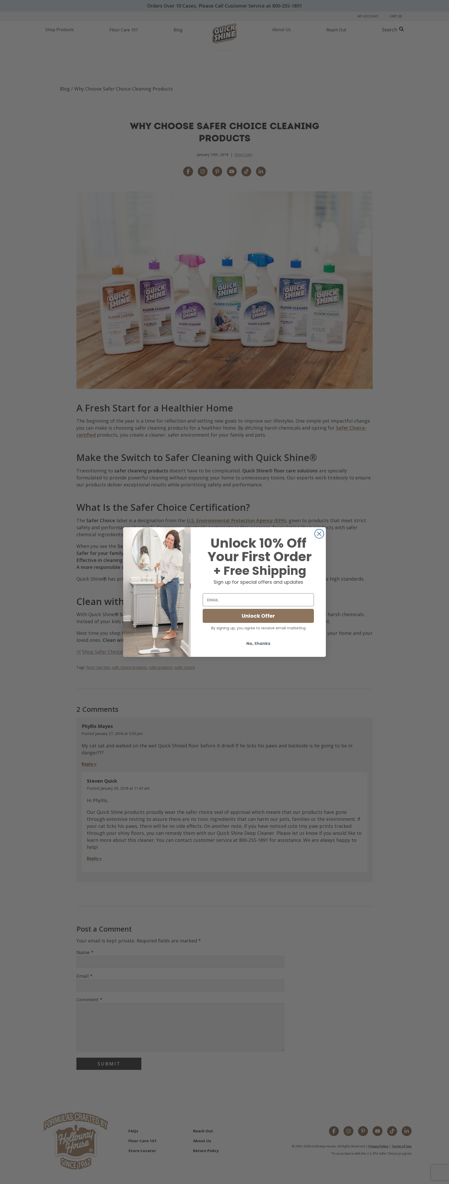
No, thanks (258, 643)
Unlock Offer (258, 615)
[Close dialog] (319, 533)
